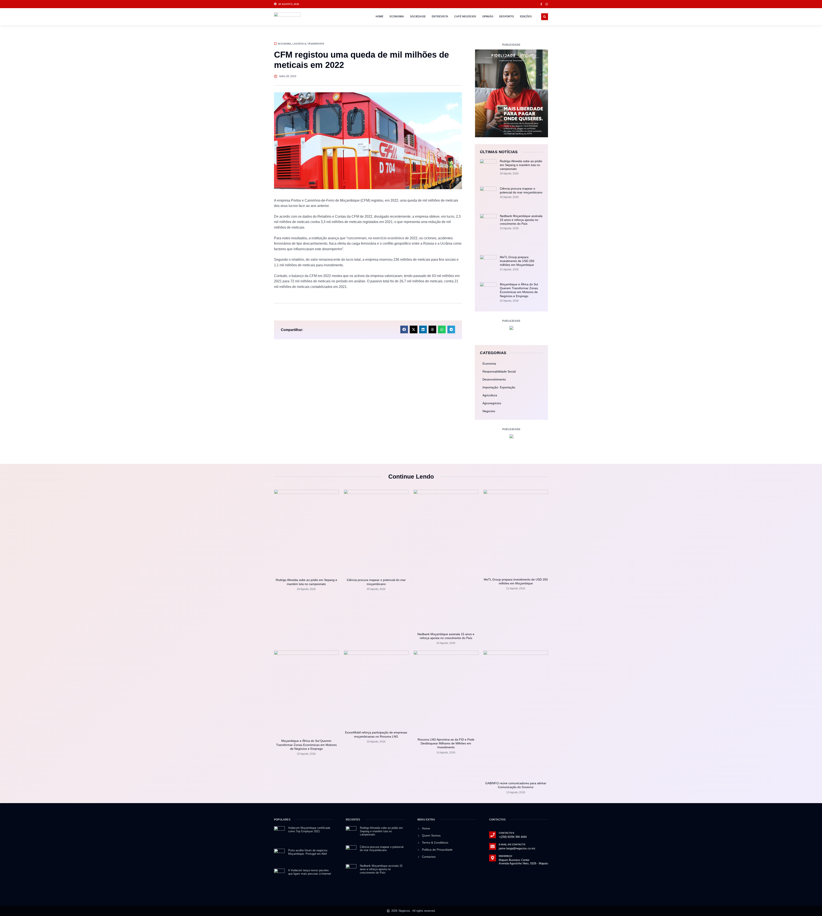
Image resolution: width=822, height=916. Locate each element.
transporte (315, 43)
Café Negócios (465, 16)
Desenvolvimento (494, 379)
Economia (397, 16)
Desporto (506, 16)
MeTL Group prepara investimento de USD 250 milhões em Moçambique (517, 260)
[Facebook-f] (541, 4)
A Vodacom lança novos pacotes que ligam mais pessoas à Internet (310, 872)
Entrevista (440, 16)
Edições (526, 16)
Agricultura (489, 395)
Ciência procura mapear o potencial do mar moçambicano (382, 848)
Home (380, 16)
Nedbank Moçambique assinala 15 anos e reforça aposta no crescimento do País (521, 219)
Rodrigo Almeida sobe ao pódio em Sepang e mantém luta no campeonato (521, 165)
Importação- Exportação (498, 387)
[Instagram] (546, 4)
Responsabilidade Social (499, 371)
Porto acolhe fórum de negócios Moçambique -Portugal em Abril (308, 852)
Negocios (488, 411)
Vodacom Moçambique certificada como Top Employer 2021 (309, 829)
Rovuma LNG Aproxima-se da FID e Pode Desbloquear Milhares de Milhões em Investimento (446, 743)
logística (299, 43)
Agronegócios (491, 403)
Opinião (487, 16)
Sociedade (418, 16)
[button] (544, 16)
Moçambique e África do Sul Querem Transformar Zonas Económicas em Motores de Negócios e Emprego (306, 744)
